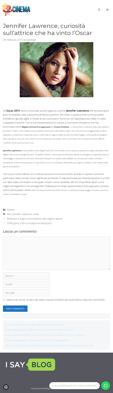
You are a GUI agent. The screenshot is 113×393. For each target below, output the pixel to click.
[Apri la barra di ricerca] (99, 9)
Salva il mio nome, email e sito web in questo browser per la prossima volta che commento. (55, 299)
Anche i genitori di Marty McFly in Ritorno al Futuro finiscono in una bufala (44, 335)
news (36, 214)
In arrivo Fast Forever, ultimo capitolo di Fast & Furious (34, 324)
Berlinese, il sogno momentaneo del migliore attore (34, 218)
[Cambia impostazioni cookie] (6, 387)
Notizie (11, 209)
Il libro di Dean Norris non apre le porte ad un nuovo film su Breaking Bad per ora (49, 345)
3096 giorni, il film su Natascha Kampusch (29, 223)
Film (9, 214)
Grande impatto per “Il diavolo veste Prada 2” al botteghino (37, 340)
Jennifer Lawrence (22, 214)
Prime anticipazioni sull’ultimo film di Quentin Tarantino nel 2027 (39, 329)
